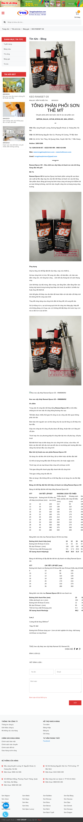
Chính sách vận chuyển (10, 744)
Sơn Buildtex (47, 795)
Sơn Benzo (47, 806)
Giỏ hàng (46, 733)
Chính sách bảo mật (8, 741)
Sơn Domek (68, 806)
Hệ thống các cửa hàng (10, 730)
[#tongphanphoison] (41, 3)
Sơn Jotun (5, 799)
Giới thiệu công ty (8, 727)
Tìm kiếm (46, 724)
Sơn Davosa (68, 799)
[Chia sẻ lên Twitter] (77, 649)
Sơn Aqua (25, 799)
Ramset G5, (65, 646)
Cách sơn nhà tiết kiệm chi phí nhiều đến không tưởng (13, 145)
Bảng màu (7, 49)
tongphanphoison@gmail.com (45, 156)
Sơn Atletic (26, 795)
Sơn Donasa (68, 809)
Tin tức (6, 64)
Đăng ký (46, 730)
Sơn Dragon (68, 812)
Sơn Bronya (47, 799)
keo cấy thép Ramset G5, (52, 646)
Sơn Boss (46, 802)
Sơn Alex (25, 802)
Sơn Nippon (6, 795)
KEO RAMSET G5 (39, 96)
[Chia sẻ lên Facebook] (74, 649)
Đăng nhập (47, 727)
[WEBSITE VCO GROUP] (31, 13)
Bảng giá (26, 29)
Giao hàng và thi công (9, 750)
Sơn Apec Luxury (28, 809)
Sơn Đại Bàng (68, 795)
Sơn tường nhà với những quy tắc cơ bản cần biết (13, 121)
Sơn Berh (46, 809)
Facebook (46, 741)
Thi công (7, 54)
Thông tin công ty (8, 724)
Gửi (75, 703)
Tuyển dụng (8, 44)
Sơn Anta (25, 806)
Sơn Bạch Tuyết (48, 812)
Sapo (39, 820)
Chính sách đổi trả (8, 747)
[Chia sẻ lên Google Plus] (80, 649)
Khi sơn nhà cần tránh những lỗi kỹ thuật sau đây (14, 97)
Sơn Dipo (67, 802)
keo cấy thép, (38, 646)
